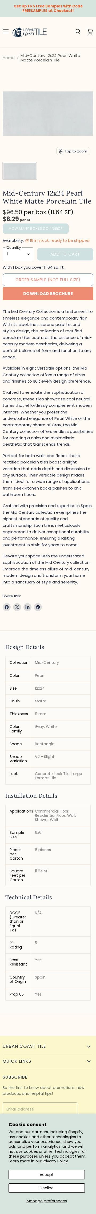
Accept (47, 1174)
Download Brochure (48, 293)
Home (9, 57)
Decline (47, 1188)
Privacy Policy (55, 1161)
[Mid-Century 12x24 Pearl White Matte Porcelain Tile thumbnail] (20, 170)
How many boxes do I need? (36, 228)
